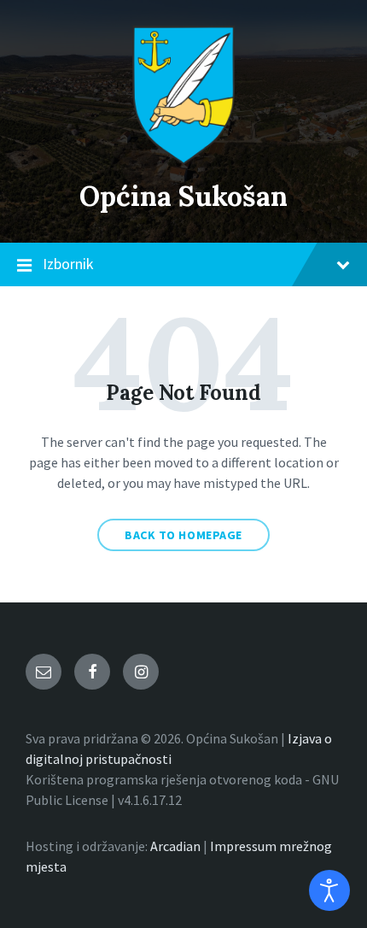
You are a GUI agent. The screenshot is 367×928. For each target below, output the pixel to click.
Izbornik (68, 263)
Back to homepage (183, 535)
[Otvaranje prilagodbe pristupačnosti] (329, 890)
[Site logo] (183, 159)
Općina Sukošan (183, 196)
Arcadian (175, 846)
